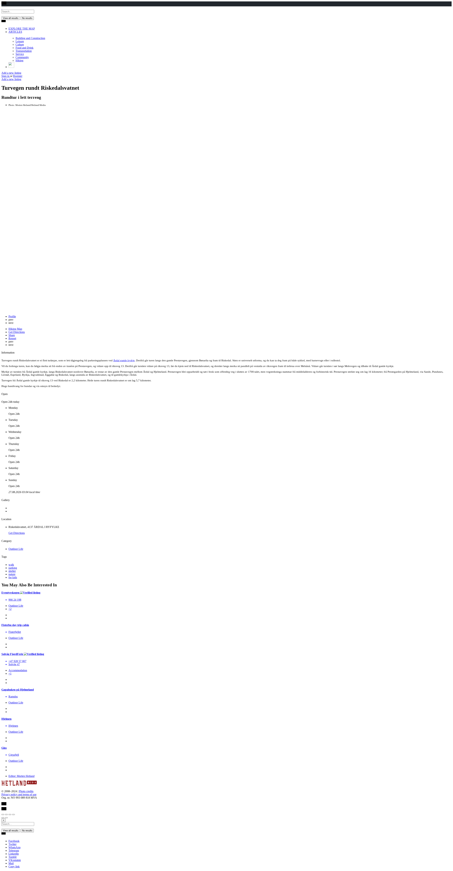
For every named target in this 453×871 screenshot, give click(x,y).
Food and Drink (24, 47)
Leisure (20, 41)
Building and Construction (30, 38)
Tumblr (12, 856)
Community (22, 57)
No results (27, 18)
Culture (20, 44)
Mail (11, 863)
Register (17, 76)
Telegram (13, 850)
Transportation (24, 50)
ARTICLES (15, 31)
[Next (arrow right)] (6, 817)
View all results (10, 18)
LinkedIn (13, 853)
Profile (12, 316)
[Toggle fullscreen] (9, 814)
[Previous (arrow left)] (2, 817)
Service (20, 54)
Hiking (19, 60)
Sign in (5, 76)
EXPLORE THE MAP (21, 28)
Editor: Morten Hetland (21, 776)
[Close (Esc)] (2, 814)
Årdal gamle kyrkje (124, 360)
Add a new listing (11, 72)
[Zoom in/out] (13, 814)
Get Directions (16, 532)
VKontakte (14, 860)
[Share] (6, 814)
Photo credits (26, 791)
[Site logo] (1, 8)
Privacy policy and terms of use (18, 794)
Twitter (12, 844)
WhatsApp (14, 847)
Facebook (13, 840)
